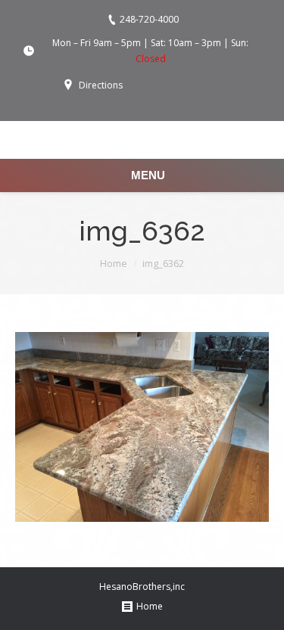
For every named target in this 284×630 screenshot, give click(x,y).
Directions (101, 85)
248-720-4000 (149, 19)
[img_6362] (142, 427)
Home (113, 263)
